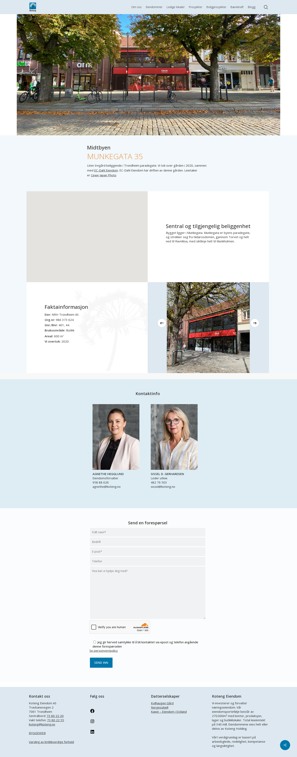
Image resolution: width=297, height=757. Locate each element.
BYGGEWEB (37, 733)
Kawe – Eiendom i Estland (169, 712)
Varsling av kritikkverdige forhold (51, 742)
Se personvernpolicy (104, 651)
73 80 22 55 (55, 720)
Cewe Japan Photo (103, 175)
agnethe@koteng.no (107, 487)
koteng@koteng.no (42, 724)
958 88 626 (101, 482)
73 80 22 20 (55, 716)
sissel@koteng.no (163, 487)
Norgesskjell (159, 707)
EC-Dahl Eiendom (106, 170)
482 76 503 (159, 482)
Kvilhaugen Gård (162, 703)
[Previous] (162, 323)
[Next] (255, 323)
